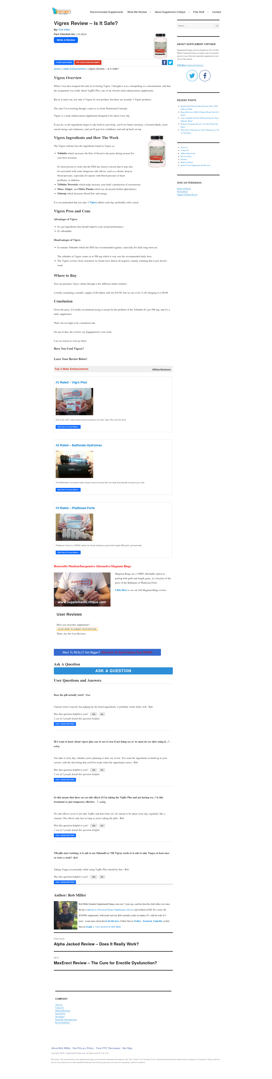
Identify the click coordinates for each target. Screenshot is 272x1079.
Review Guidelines (62, 1022)
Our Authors (60, 1016)
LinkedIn (157, 921)
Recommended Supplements (106, 12)
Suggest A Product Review (187, 194)
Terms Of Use (60, 1013)
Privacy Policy (186, 156)
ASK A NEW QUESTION (64, 724)
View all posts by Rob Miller (108, 926)
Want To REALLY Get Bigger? (107, 652)
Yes (93, 714)
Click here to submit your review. (77, 629)
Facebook (147, 921)
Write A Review (66, 40)
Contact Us (59, 1007)
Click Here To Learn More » (68, 427)
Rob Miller (64, 29)
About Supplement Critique (170, 12)
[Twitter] (170, 62)
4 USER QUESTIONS (64, 62)
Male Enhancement (74, 68)
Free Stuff (198, 12)
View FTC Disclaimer (108, 1048)
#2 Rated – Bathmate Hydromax (79, 445)
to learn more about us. (190, 65)
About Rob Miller (61, 1048)
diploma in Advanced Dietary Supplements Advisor (110, 909)
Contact (216, 12)
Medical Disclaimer (62, 1010)
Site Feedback (182, 191)
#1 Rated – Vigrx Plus (71, 382)
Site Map (127, 1048)
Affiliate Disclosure (188, 153)
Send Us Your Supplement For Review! (195, 165)
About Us (58, 1004)
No (102, 714)
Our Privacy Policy (83, 1048)
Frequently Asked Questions (66, 1019)
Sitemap (184, 159)
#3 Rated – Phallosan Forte (75, 508)
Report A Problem (184, 188)
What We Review (137, 12)
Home (57, 68)
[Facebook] (164, 62)
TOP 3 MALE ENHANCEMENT (88, 62)
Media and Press (187, 162)
